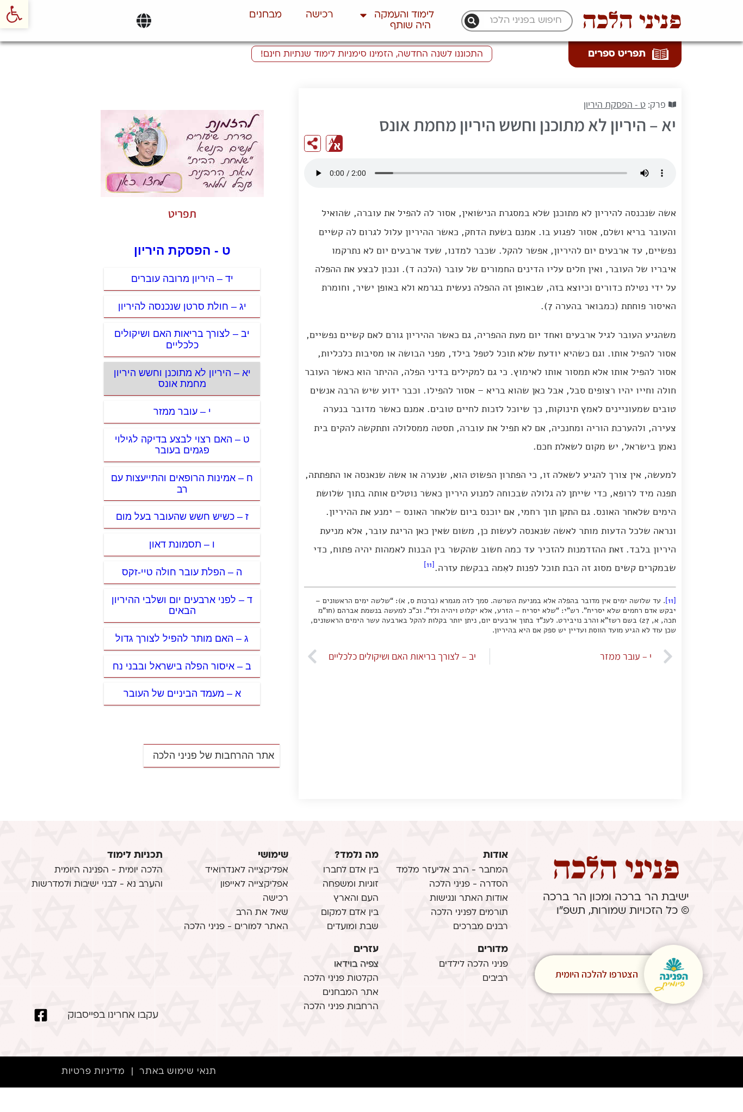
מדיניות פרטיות (93, 1071)
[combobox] (523, 21)
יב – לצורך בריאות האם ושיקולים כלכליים (182, 339)
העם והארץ (356, 898)
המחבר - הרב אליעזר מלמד (452, 870)
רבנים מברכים (480, 927)
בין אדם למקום (350, 912)
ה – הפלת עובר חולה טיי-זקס (182, 572)
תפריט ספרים (617, 54)
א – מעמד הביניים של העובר (182, 693)
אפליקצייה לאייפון (254, 884)
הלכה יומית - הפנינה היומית (108, 870)
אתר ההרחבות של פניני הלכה (213, 755)
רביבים (495, 978)
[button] (14, 14)
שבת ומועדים (353, 927)
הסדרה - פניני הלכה (468, 884)
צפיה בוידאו (356, 964)
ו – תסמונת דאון (182, 544)
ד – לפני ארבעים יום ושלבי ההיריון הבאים (182, 605)
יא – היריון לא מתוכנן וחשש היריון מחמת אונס (182, 378)
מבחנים (265, 15)
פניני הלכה (632, 20)
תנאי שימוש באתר (177, 1071)
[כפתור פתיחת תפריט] (144, 20)
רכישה (319, 15)
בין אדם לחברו (351, 870)
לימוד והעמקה (404, 15)
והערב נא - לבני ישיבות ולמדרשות (97, 884)
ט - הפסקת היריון (615, 104)
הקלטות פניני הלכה (341, 978)
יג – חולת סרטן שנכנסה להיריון (182, 306)
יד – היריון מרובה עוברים (182, 278)
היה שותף (410, 25)
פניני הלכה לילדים (473, 964)
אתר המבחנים (351, 992)
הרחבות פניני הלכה (341, 1007)
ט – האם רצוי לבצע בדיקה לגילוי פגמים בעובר (182, 445)
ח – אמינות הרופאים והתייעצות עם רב (182, 483)
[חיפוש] (472, 21)
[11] (429, 565)
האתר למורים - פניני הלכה (236, 927)
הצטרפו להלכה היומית (596, 974)
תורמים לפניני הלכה (469, 912)
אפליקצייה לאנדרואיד (246, 870)
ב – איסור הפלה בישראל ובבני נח (182, 666)
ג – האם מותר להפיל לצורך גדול (182, 638)
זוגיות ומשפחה (351, 884)
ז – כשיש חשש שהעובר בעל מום (182, 516)
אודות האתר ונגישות (469, 898)
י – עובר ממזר (182, 411)
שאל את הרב (262, 912)
